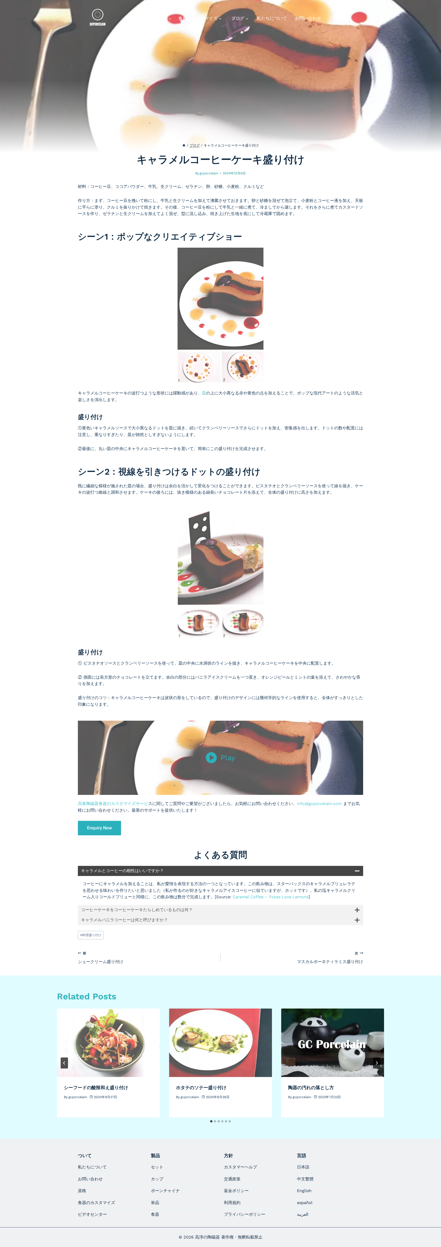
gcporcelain (209, 173)
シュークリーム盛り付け (100, 957)
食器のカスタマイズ (96, 1202)
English (304, 1190)
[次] (376, 1062)
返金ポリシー (236, 1190)
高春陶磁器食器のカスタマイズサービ (113, 803)
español (305, 1202)
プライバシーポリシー (244, 1214)
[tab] (211, 1121)
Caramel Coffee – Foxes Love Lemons (270, 896)
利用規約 (232, 1202)
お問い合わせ (308, 18)
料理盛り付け (91, 935)
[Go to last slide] (64, 1062)
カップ (157, 1178)
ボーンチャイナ (165, 1190)
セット (157, 1167)
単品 (155, 1202)
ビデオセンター (92, 1214)
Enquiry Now (99, 828)
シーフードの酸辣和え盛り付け (96, 1087)
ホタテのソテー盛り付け (201, 1087)
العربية (302, 1214)
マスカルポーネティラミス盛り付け (330, 957)
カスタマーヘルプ (240, 1167)
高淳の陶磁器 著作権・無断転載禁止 (229, 1237)
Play (227, 757)
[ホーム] (184, 145)
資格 (82, 1190)
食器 (155, 1214)
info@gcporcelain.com (319, 803)
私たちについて (272, 18)
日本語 (303, 1167)
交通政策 (232, 1178)
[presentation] (108, 1043)
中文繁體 (305, 1178)
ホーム (132, 18)
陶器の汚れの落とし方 (311, 1087)
